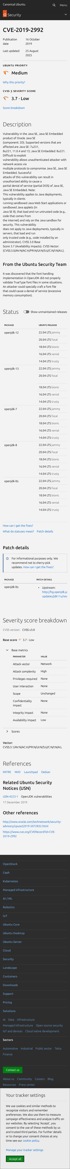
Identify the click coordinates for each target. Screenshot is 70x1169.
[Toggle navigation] (65, 14)
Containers (10, 976)
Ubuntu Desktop (14, 933)
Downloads (10, 985)
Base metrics (19, 650)
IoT (5, 915)
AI (4, 1019)
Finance (8, 1054)
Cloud (7, 950)
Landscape (10, 967)
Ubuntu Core (11, 924)
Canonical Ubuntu (14, 4)
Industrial (27, 1048)
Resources (9, 1084)
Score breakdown (14, 107)
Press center (27, 1084)
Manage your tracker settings (24, 1150)
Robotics (9, 907)
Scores (15, 731)
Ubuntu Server (12, 941)
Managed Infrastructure (18, 1025)
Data (11, 1019)
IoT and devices (12, 1031)
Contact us (12, 1069)
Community (24, 1079)
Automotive (10, 1048)
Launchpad (31, 772)
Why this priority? (14, 82)
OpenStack (10, 863)
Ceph (6, 872)
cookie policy (31, 1140)
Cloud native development (42, 1031)
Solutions (9, 1011)
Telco (58, 1048)
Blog (50, 1079)
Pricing (7, 1002)
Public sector (44, 1048)
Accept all (15, 1159)
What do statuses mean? (18, 531)
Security (8, 959)
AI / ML (7, 898)
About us (8, 1079)
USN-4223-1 (10, 796)
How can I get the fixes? (18, 525)
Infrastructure (26, 1019)
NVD (17, 772)
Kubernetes (10, 881)
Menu (63, 5)
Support (8, 993)
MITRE (7, 772)
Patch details (45, 531)
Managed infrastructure (18, 889)
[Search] (54, 5)
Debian (45, 772)
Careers (40, 1079)
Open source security (49, 1025)
